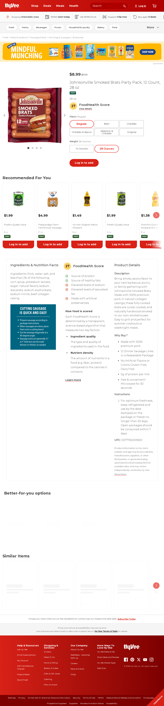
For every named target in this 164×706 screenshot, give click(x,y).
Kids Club (101, 668)
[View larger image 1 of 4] (34, 115)
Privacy (21, 698)
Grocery (47, 651)
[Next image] (65, 115)
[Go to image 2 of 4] (32, 148)
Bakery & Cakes (51, 668)
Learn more (73, 380)
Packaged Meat (38, 37)
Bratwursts (78, 37)
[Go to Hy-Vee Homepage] (12, 5)
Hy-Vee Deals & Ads (106, 651)
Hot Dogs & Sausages (59, 37)
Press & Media (23, 674)
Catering (48, 679)
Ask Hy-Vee (22, 649)
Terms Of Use (89, 698)
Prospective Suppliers (57, 703)
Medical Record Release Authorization (123, 698)
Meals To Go (49, 657)
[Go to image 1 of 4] (28, 148)
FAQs (73, 674)
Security (76, 698)
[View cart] (154, 6)
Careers (74, 663)
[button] (85, 109)
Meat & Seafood (18, 37)
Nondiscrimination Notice (92, 703)
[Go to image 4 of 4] (41, 148)
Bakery (101, 27)
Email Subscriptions (26, 655)
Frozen (57, 27)
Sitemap (12, 698)
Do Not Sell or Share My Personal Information (49, 698)
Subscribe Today (127, 619)
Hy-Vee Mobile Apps (106, 663)
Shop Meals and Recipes (108, 657)
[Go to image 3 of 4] (37, 148)
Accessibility (111, 703)
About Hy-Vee (77, 649)
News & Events (77, 669)
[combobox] (109, 5)
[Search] (124, 5)
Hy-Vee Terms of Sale (106, 631)
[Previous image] (4, 115)
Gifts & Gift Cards (52, 673)
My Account (22, 660)
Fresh (11, 27)
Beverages (41, 27)
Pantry (25, 27)
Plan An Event (50, 684)
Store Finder (22, 680)
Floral (114, 27)
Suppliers (73, 703)
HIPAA (101, 698)
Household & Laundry (79, 27)
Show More (120, 474)
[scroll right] (156, 215)
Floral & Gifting (51, 663)
